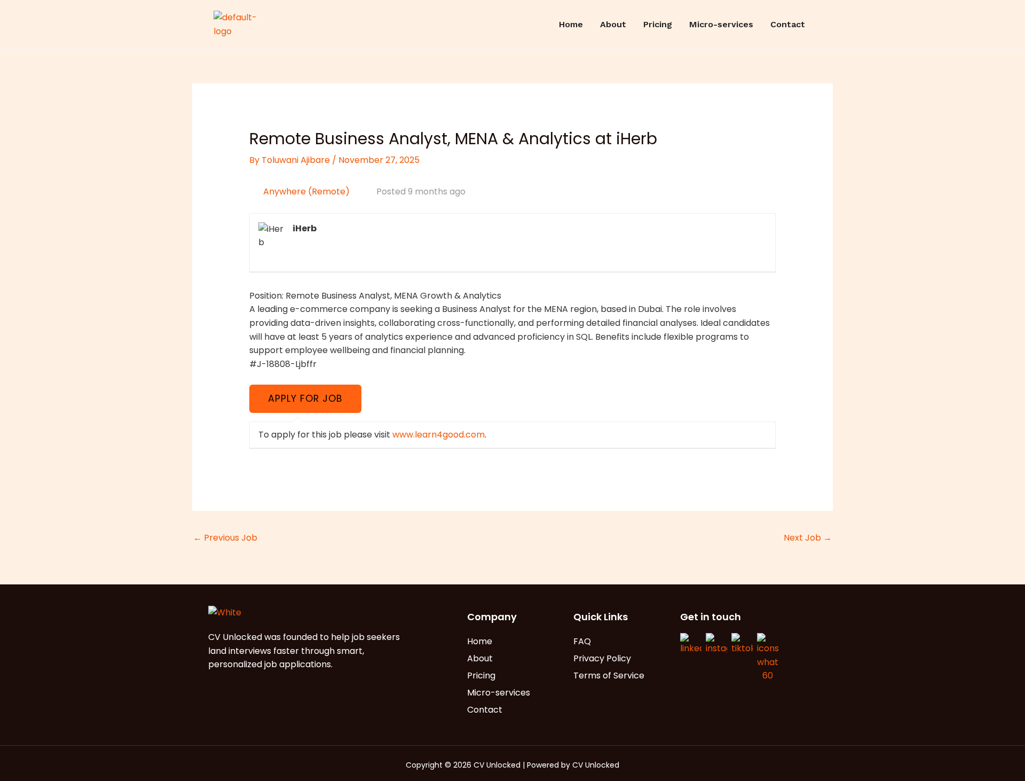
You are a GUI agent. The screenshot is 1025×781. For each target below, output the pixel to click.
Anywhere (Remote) (306, 191)
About (613, 24)
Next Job (808, 538)
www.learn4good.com (438, 434)
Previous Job (225, 538)
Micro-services (721, 24)
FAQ (582, 641)
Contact (787, 24)
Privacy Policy (602, 658)
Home (571, 24)
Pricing (657, 24)
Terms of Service (608, 675)
